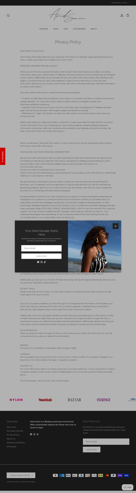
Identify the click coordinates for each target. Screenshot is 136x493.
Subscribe (41, 256)
